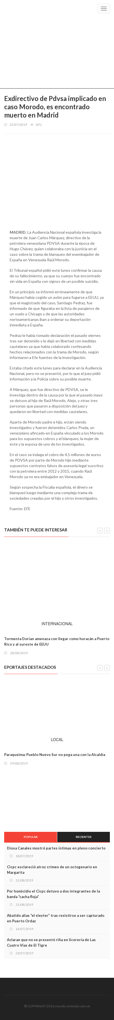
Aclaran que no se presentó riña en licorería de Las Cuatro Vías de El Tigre (51, 942)
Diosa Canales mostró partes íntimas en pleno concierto (56, 848)
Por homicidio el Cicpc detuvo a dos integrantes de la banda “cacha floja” (53, 894)
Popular (31, 836)
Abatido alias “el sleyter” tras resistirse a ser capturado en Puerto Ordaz (55, 918)
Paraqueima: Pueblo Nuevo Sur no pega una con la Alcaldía (54, 754)
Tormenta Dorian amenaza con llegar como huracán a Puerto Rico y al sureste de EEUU (56, 641)
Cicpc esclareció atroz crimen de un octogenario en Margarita (52, 870)
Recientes (84, 836)
